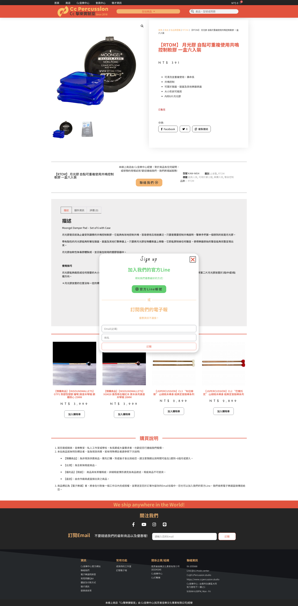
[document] (149, 303)
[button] (193, 259)
